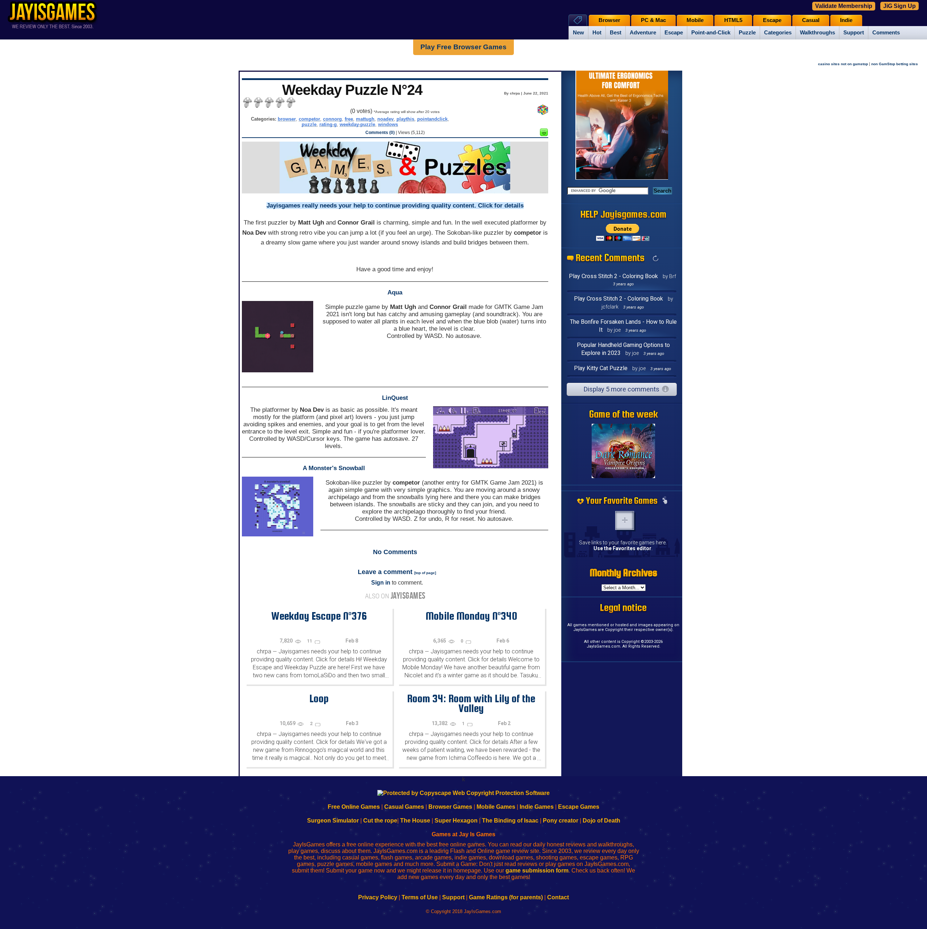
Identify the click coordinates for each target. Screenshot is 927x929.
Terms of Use (420, 897)
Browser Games (450, 807)
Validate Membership (843, 6)
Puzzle (747, 32)
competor (309, 119)
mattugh (365, 119)
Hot (596, 32)
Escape (673, 32)
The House (415, 820)
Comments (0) (380, 132)
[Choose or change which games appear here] (664, 500)
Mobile (695, 20)
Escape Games (578, 807)
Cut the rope (380, 820)
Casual (810, 20)
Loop (319, 698)
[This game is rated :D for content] (544, 134)
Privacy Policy (377, 897)
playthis (405, 119)
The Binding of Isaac (510, 820)
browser (287, 119)
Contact (558, 897)
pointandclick (432, 119)
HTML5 (733, 20)
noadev (385, 119)
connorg (332, 119)
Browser (609, 20)
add (624, 520)
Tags (578, 20)
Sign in (380, 582)
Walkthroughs (817, 32)
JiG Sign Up (899, 6)
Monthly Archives (623, 572)
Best (615, 32)
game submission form (537, 870)
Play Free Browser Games (463, 47)
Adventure (643, 32)
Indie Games (537, 807)
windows (388, 124)
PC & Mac (653, 20)
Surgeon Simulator (333, 820)
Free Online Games (354, 807)
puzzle (309, 124)
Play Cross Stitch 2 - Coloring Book (613, 276)
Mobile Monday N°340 (471, 616)
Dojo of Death (601, 820)
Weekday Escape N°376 (319, 616)
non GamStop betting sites (894, 64)
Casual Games (404, 807)
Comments (886, 32)
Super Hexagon (456, 820)
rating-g (328, 124)
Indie (846, 20)
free (349, 119)
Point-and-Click (710, 32)
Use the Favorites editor (622, 548)
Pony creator (560, 820)
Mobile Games (496, 807)
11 (310, 641)
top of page (425, 573)
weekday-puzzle (357, 124)
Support (853, 32)
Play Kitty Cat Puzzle (601, 368)
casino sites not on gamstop (843, 64)
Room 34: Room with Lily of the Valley (471, 703)
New (578, 32)
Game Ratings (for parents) (506, 897)
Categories (778, 32)
